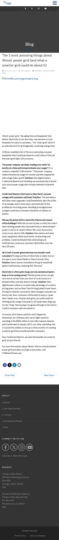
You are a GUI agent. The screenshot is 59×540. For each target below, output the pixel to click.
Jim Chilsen (26, 71)
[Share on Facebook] (5, 365)
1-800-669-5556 (19, 456)
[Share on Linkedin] (14, 365)
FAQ (6, 427)
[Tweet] (10, 365)
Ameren (38, 71)
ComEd (45, 71)
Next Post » (49, 375)
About (7, 402)
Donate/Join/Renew (13, 421)
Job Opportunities (12, 408)
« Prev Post (9, 375)
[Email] (19, 365)
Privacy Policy (20, 536)
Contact (7, 414)
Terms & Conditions (38, 536)
